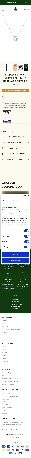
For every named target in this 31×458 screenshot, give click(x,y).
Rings (3, 355)
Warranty (4, 413)
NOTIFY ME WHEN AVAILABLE (15, 90)
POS (15, 441)
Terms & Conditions (7, 407)
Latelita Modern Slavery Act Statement (12, 402)
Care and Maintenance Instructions (11, 329)
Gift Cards (4, 332)
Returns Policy (5, 399)
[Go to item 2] (9, 67)
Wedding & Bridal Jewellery (9, 378)
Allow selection (15, 260)
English (14, 437)
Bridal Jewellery (6, 364)
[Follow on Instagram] (7, 430)
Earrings (4, 346)
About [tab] (25, 201)
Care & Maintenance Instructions (11, 396)
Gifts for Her (5, 376)
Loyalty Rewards (6, 326)
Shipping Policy (6, 393)
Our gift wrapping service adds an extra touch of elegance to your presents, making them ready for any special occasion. (15, 105)
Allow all (15, 254)
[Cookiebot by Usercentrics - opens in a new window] (22, 196)
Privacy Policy (5, 405)
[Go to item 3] (15, 67)
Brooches (4, 358)
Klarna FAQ (5, 410)
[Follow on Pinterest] (11, 430)
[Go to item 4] (20, 67)
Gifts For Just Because (8, 384)
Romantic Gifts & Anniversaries (10, 381)
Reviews (4, 338)
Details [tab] (15, 201)
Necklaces (4, 352)
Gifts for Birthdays (7, 373)
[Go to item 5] (26, 67)
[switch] (26, 236)
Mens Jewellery (6, 361)
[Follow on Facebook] (2, 430)
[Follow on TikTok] (16, 430)
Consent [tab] (5, 201)
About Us (4, 320)
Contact (4, 323)
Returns (4, 335)
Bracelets (4, 349)
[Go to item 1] (4, 67)
